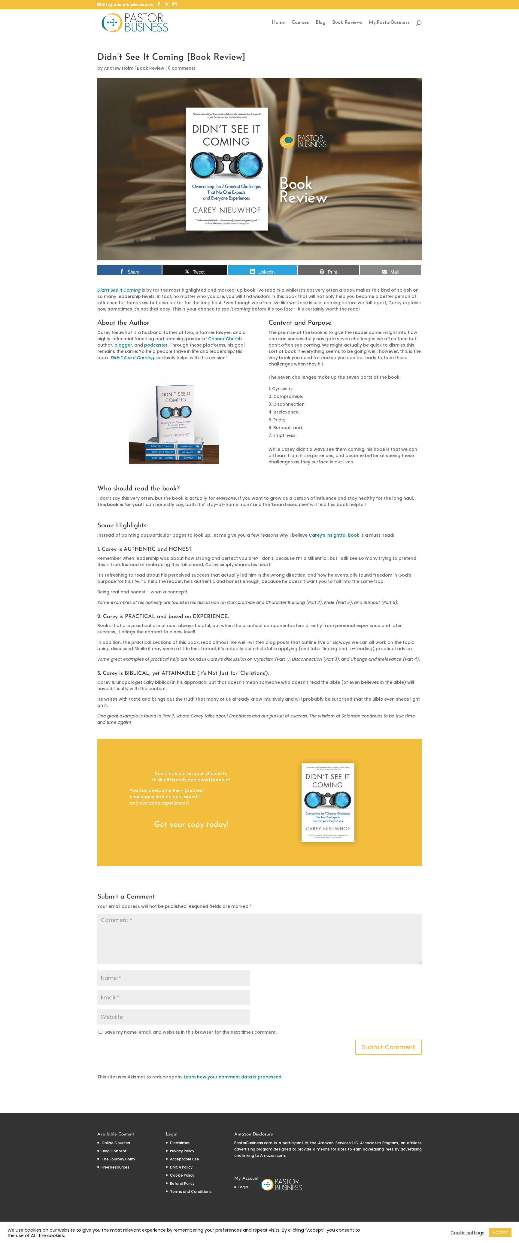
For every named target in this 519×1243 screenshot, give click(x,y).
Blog (321, 22)
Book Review (150, 68)
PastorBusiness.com (253, 1142)
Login (243, 1187)
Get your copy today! (191, 825)
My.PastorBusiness (389, 22)
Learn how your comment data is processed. (233, 1077)
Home (278, 22)
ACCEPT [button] (500, 1232)
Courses (300, 22)
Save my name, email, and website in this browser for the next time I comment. (191, 1032)
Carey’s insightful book (334, 535)
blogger (123, 345)
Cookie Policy (182, 1175)
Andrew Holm (118, 68)
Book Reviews (347, 22)
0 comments (182, 68)
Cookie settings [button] (467, 1232)
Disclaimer (180, 1142)
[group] (345, 415)
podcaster (156, 345)
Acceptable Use (184, 1159)
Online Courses (116, 1142)
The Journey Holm (118, 1159)
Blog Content (114, 1151)
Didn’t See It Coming (132, 358)
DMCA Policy (181, 1167)
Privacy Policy (182, 1151)
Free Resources (115, 1167)
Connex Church (225, 339)
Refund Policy (182, 1183)
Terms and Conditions (191, 1191)
